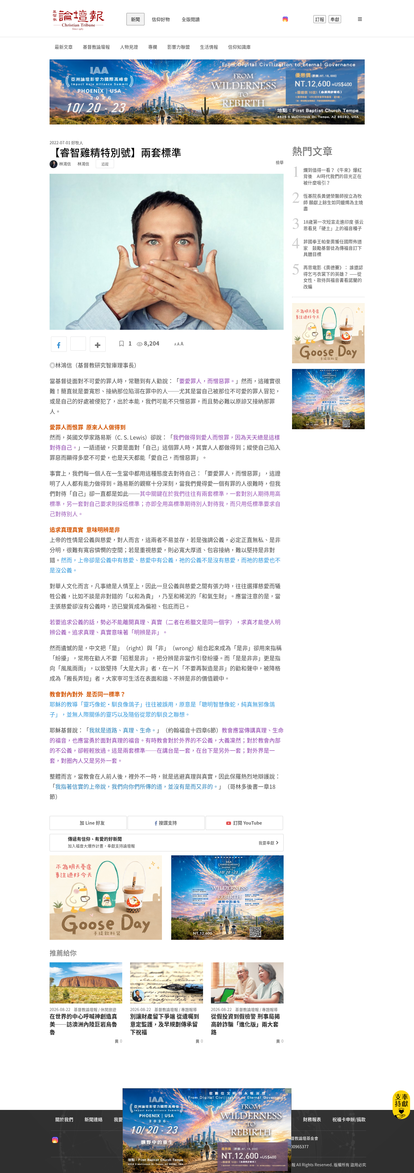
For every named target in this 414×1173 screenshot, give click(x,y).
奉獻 (334, 19)
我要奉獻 (267, 842)
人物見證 (129, 47)
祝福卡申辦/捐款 (349, 1119)
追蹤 (105, 163)
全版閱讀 (191, 19)
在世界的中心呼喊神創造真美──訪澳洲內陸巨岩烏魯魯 (83, 1024)
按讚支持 (168, 822)
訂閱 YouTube (247, 822)
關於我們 (64, 1119)
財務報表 (312, 1119)
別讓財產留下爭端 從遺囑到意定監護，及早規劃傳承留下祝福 (164, 1024)
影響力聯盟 (178, 47)
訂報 (319, 19)
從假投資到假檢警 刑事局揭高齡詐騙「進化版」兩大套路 (245, 1024)
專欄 (152, 47)
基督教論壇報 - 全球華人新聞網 (78, 19)
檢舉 (280, 162)
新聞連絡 (93, 1119)
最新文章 (64, 47)
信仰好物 (161, 19)
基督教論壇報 (96, 47)
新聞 (135, 19)
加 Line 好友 (92, 822)
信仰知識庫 (239, 47)
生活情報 (209, 47)
